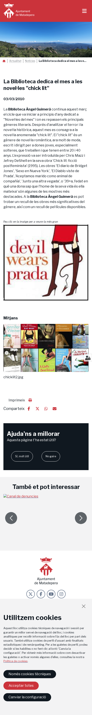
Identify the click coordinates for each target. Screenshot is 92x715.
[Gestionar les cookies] (88, 358)
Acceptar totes (21, 686)
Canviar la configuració (27, 697)
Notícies (30, 61)
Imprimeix (17, 400)
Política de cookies (15, 661)
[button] (46, 263)
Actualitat (15, 61)
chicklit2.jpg (13, 377)
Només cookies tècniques (30, 674)
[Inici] (18, 10)
